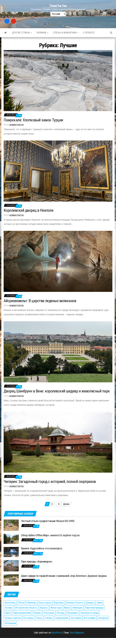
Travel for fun (58, 6)
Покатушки (49, 612)
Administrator (16, 125)
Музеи (67, 607)
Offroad (21, 602)
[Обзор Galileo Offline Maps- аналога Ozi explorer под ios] (11, 538)
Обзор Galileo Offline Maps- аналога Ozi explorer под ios (50, 535)
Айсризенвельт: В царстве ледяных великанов (40, 300)
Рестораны (28, 618)
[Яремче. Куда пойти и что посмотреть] (11, 551)
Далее (66, 504)
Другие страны (21, 32)
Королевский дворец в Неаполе (28, 210)
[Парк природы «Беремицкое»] (11, 565)
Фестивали (76, 618)
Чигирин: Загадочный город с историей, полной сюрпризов (50, 481)
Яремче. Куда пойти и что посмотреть (41, 548)
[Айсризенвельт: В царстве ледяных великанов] (58, 261)
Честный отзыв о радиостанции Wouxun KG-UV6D (47, 521)
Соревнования (61, 618)
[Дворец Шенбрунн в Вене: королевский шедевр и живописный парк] (58, 351)
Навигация (77, 607)
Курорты (44, 607)
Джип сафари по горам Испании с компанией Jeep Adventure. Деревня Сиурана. (64, 575)
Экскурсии (103, 618)
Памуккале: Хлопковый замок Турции (33, 120)
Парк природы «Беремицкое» (36, 561)
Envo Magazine (77, 632)
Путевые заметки (13, 618)
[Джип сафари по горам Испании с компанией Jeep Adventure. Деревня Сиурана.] (11, 579)
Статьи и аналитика (65, 32)
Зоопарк (9, 607)
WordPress (56, 632)
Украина (41, 32)
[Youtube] (13, 21)
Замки (99, 602)
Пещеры (37, 612)
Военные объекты (75, 602)
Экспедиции (10, 623)
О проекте (89, 32)
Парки (7, 612)
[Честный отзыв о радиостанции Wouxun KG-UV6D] (11, 525)
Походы (60, 612)
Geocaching (10, 602)
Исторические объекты (26, 607)
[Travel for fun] (5, 32)
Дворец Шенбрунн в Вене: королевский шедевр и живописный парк (57, 391)
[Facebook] (7, 21)
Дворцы (90, 602)
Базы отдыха (45, 602)
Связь (39, 618)
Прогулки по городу (90, 612)
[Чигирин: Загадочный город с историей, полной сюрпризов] (58, 442)
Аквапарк (31, 602)
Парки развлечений (22, 612)
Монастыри (56, 607)
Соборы (48, 618)
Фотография (89, 618)
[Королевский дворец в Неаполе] (58, 170)
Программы (72, 612)
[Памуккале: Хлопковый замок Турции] (58, 80)
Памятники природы (94, 607)
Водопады (59, 602)
